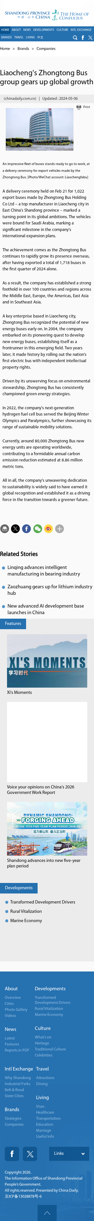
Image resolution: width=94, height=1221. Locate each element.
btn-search (75, 37)
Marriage (43, 1131)
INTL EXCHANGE (81, 30)
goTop (47, 1213)
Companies (46, 49)
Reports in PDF (17, 1050)
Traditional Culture (50, 1049)
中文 (40, 37)
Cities (9, 1004)
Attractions (45, 1078)
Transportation (48, 1119)
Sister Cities (14, 1096)
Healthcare (45, 1113)
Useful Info (45, 1137)
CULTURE (62, 30)
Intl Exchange (19, 1069)
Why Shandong (18, 1078)
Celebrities (43, 1055)
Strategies (13, 1119)
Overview (13, 998)
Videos (10, 1016)
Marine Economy (26, 921)
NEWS (27, 30)
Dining (42, 1084)
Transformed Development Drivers (42, 902)
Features (13, 624)
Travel (42, 1069)
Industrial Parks (17, 1084)
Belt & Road (14, 1090)
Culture (43, 1028)
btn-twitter (90, 37)
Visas (40, 1107)
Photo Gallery (16, 1010)
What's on (43, 1037)
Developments (19, 888)
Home (5, 49)
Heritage (42, 1043)
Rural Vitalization (26, 912)
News (10, 1029)
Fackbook (12, 1154)
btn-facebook (82, 37)
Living (42, 1097)
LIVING (30, 37)
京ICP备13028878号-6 (23, 1197)
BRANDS (6, 37)
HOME (5, 30)
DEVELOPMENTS (43, 30)
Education (44, 1125)
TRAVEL (19, 37)
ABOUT (16, 30)
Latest (10, 1038)
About (11, 989)
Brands (23, 49)
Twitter (30, 1154)
